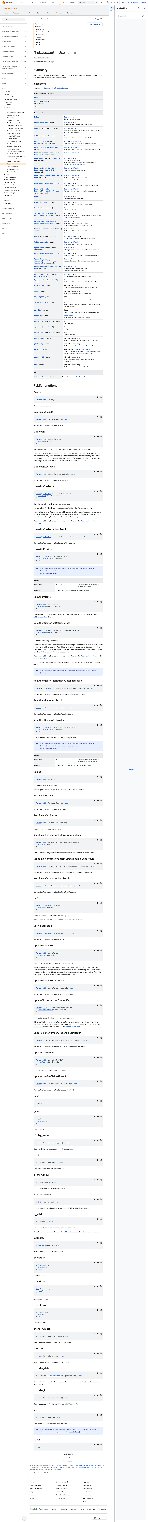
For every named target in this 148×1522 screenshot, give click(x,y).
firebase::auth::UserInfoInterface (56, 88)
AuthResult (75, 141)
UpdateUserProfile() (80, 377)
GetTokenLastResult (42, 136)
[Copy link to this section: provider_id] (48, 1390)
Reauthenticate (40, 158)
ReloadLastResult (41, 202)
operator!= (38, 321)
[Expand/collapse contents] (46, 24)
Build (22, 2)
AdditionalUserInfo (76, 164)
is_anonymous (39, 297)
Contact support (88, 1485)
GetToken (37, 128)
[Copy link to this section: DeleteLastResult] (55, 412)
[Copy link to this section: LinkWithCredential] (57, 486)
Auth (89, 1232)
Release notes (87, 1495)
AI (29, 13)
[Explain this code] (94, 397)
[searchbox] (13, 19)
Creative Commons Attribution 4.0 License (88, 1465)
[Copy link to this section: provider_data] (51, 1368)
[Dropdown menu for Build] (26, 2)
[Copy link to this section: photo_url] (46, 1349)
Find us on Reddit (61, 1488)
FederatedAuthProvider (51, 191)
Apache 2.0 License (58, 1467)
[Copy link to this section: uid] (39, 1410)
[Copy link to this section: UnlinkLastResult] (54, 926)
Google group (87, 1492)
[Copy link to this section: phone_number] (52, 1329)
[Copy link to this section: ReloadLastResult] (55, 796)
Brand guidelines (88, 1498)
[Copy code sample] (101, 397)
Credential (38, 143)
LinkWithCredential (42, 141)
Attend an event (61, 1498)
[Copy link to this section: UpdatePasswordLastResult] (67, 981)
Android (54, 1509)
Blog (123, 2)
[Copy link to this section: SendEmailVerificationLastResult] (72, 878)
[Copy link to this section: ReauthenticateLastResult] (65, 700)
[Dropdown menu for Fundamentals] (24, 13)
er (68, 556)
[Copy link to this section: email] (41, 1155)
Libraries (32, 1495)
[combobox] (88, 2)
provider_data (39, 349)
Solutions (43, 2)
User (36, 98)
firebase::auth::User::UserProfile (44, 377)
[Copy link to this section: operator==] (48, 1305)
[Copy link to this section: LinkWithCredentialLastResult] (69, 529)
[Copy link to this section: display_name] (51, 1135)
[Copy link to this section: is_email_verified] (54, 1195)
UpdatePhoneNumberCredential (41, 260)
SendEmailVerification (43, 208)
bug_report (138, 8)
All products (102, 1509)
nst (40, 1291)
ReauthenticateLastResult (44, 183)
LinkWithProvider (41, 153)
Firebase (36, 19)
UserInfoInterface (82, 349)
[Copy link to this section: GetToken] (47, 432)
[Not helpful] (101, 19)
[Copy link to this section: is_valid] (44, 1214)
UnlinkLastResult (41, 242)
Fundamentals (17, 13)
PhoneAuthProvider (72, 1027)
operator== (38, 332)
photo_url (38, 344)
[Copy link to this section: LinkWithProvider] (55, 549)
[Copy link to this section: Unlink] (42, 898)
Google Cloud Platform (87, 1509)
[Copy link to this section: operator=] (47, 1281)
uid (35, 365)
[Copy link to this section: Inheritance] (48, 84)
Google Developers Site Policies (86, 1467)
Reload (36, 197)
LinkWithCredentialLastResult (46, 147)
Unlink (36, 236)
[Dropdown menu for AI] (32, 13)
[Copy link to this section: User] (41, 1096)
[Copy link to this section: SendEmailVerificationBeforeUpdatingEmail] (84, 835)
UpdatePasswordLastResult (44, 253)
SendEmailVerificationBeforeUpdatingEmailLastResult (45, 222)
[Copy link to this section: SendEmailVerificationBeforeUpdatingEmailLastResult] (96, 859)
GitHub (31, 1498)
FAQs (84, 1501)
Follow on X (59, 1492)
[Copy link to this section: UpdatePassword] (55, 946)
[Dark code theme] (97, 397)
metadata (37, 316)
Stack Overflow (87, 1488)
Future (66, 117)
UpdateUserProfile (41, 274)
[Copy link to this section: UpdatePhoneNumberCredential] (71, 1000)
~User (36, 107)
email (36, 291)
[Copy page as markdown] (75, 53)
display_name (39, 285)
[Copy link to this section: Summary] (50, 70)
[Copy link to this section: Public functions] (59, 386)
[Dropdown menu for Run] (35, 2)
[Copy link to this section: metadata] (47, 1238)
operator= (38, 327)
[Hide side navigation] (24, 1518)
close (145, 8)
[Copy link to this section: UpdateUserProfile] (56, 1053)
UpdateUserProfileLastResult (45, 280)
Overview (5, 13)
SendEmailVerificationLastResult (47, 229)
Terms (31, 1518)
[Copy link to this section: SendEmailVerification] (60, 815)
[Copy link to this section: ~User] (42, 1440)
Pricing (52, 2)
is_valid (37, 310)
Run (32, 2)
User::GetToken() (74, 1432)
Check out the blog (62, 1485)
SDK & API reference (35, 1488)
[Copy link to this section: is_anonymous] (52, 1175)
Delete (37, 117)
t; (43, 494)
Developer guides (35, 1485)
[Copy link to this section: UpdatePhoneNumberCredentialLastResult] (83, 1033)
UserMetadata (69, 316)
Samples (70, 13)
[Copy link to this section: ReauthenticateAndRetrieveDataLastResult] (84, 681)
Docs (60, 2)
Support (71, 2)
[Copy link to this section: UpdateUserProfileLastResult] (68, 1076)
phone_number (39, 338)
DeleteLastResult (41, 123)
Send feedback (95, 24)
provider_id (39, 357)
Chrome (64, 1509)
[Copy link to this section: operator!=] (47, 1258)
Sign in (143, 2)
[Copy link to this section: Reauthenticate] (53, 597)
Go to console (133, 2)
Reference (59, 13)
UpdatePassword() (47, 652)
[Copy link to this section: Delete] (43, 392)
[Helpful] (98, 19)
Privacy (37, 1518)
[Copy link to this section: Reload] (43, 772)
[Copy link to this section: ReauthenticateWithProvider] (68, 720)
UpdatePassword (40, 248)
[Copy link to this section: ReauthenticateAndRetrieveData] (72, 623)
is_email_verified (41, 302)
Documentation (9, 8)
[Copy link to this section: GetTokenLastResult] (58, 467)
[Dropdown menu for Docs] (64, 2)
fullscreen (141, 8)
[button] (12, 31)
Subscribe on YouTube (63, 1495)
